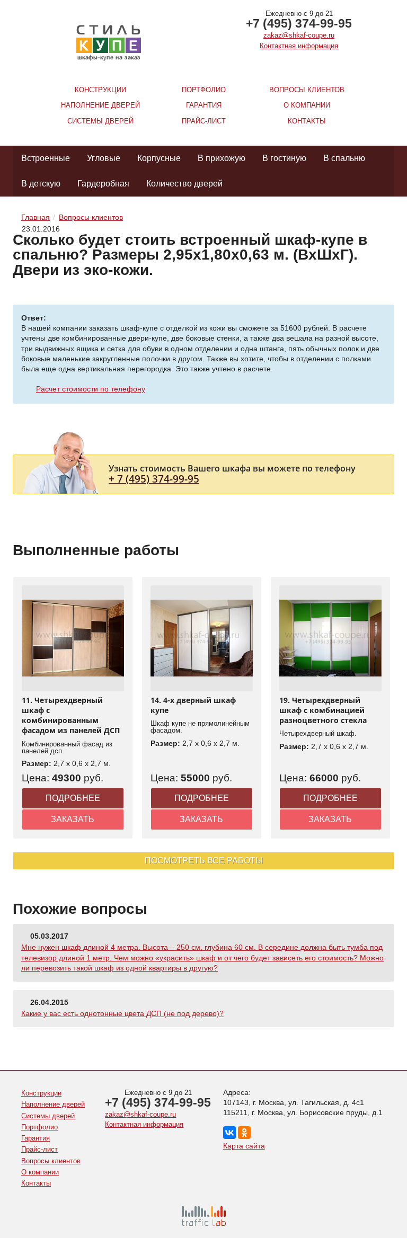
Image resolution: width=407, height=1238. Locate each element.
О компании (307, 105)
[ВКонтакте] (229, 1132)
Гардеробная (103, 183)
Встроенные (45, 158)
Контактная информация (299, 46)
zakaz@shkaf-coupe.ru (298, 35)
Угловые (103, 158)
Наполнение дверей (100, 105)
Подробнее (73, 798)
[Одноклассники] (244, 1132)
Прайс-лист (204, 121)
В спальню (344, 158)
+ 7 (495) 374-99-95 (154, 478)
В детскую (40, 183)
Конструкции (100, 90)
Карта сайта (244, 1146)
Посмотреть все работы (204, 860)
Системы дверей (100, 121)
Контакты (307, 121)
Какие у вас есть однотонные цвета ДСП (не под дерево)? (122, 1013)
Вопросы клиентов (306, 90)
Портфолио (204, 90)
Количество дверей (184, 183)
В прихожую (221, 158)
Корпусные (159, 158)
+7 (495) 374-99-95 (299, 23)
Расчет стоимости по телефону (90, 389)
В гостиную (284, 158)
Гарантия (204, 105)
